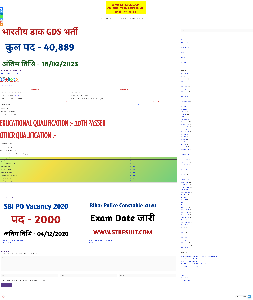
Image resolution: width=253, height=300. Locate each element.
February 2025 (185, 119)
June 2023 (184, 169)
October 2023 (184, 159)
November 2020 (185, 247)
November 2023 (185, 157)
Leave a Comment (6, 73)
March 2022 (184, 207)
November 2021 (185, 217)
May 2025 (183, 111)
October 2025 (184, 99)
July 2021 (183, 227)
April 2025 (183, 114)
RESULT (183, 55)
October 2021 (184, 220)
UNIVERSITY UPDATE (134, 18)
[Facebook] (1, 79)
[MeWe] (9, 79)
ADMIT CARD (184, 42)
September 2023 (185, 162)
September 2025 (185, 101)
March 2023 (184, 177)
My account (145, 18)
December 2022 (185, 184)
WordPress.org (185, 282)
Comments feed (185, 280)
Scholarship (184, 57)
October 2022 (184, 189)
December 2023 (185, 154)
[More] (17, 79)
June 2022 (184, 199)
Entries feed (184, 277)
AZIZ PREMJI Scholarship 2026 (189, 266)
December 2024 (185, 124)
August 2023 (184, 164)
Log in (182, 275)
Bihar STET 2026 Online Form (189, 261)
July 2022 (183, 197)
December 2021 (185, 214)
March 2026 (184, 86)
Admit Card (109, 18)
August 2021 (184, 225)
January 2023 (184, 182)
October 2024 (184, 129)
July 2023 (183, 167)
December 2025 (185, 94)
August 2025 (184, 104)
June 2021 (183, 230)
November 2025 (185, 96)
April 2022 (183, 204)
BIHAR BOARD (185, 45)
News (116, 18)
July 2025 (183, 106)
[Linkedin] (1, 14)
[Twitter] (4, 79)
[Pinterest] (6, 79)
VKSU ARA (184, 62)
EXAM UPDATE (185, 47)
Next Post (173, 186)
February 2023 (185, 179)
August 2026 (184, 74)
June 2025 (184, 109)
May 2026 (183, 81)
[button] (151, 19)
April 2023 (183, 174)
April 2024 (183, 144)
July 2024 (183, 136)
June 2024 (184, 139)
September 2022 (185, 192)
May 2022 (183, 202)
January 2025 (184, 121)
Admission (184, 40)
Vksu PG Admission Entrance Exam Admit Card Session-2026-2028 (199, 256)
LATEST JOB (123, 18)
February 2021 (185, 240)
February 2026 (185, 89)
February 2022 (185, 209)
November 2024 (185, 126)
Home (102, 18)
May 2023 (183, 172)
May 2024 (183, 141)
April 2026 (183, 84)
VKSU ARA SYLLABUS (187, 65)
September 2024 (185, 131)
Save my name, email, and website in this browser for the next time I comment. (25, 280)
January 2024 (184, 152)
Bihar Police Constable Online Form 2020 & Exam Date (101, 240)
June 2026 (184, 79)
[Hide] (0, 27)
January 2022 (184, 212)
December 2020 (185, 245)
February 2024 (185, 149)
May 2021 (183, 232)
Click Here (132, 158)
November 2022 (185, 187)
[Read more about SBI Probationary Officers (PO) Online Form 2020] (36, 219)
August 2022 (184, 194)
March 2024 (184, 147)
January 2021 (184, 242)
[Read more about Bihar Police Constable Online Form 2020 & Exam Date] (123, 219)
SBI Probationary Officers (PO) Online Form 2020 (13, 240)
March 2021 (184, 237)
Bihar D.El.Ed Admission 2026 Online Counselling (194, 264)
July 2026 (183, 76)
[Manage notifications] (3, 297)
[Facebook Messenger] (14, 79)
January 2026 (184, 91)
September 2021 (185, 222)
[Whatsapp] (11, 79)
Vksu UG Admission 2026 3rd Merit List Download (194, 259)
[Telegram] (1, 19)
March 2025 (184, 116)
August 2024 (184, 134)
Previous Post (4, 186)
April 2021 (183, 235)
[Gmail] (1, 21)
